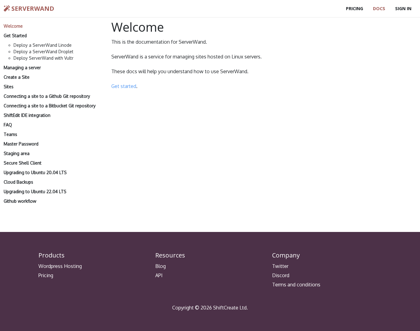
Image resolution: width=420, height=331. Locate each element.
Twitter (280, 266)
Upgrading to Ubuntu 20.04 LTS (35, 172)
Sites (9, 86)
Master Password (21, 143)
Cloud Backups (18, 182)
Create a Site (17, 77)
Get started (123, 86)
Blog (160, 266)
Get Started (15, 35)
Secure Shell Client (23, 163)
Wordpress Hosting (60, 266)
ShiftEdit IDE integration (27, 115)
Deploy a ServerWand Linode (43, 45)
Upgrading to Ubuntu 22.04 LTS (35, 191)
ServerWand (32, 8)
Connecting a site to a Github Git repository (47, 96)
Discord (280, 275)
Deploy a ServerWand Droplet (43, 51)
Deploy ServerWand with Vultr (43, 58)
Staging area (17, 153)
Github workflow (20, 201)
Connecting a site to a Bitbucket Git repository (50, 105)
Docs (379, 8)
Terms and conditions (296, 284)
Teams (10, 134)
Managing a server (22, 67)
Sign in (403, 8)
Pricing (354, 8)
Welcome (13, 26)
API (159, 275)
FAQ (8, 124)
